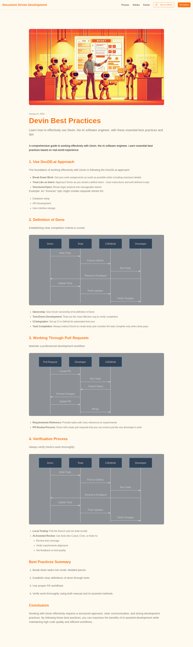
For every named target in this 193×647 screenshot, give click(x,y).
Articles (136, 5)
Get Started (184, 5)
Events (146, 5)
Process (125, 5)
